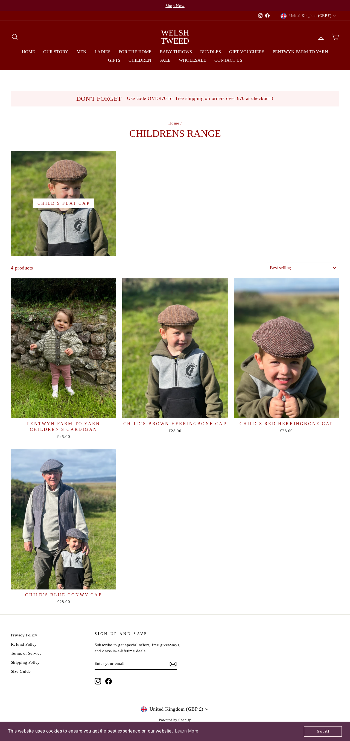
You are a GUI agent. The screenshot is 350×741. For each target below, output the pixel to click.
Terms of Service (26, 653)
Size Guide (21, 671)
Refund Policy (24, 644)
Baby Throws (176, 51)
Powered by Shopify (175, 720)
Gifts (114, 60)
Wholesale (192, 60)
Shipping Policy (25, 662)
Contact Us (228, 60)
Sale (165, 60)
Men (81, 51)
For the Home (135, 51)
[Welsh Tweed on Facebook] (108, 681)
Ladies (102, 51)
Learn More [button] (187, 731)
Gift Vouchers (246, 51)
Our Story (55, 51)
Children (140, 60)
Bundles (210, 51)
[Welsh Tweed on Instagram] (98, 681)
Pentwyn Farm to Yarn (300, 51)
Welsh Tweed (175, 36)
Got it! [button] (323, 731)
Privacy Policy (24, 635)
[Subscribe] (173, 663)
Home (28, 51)
